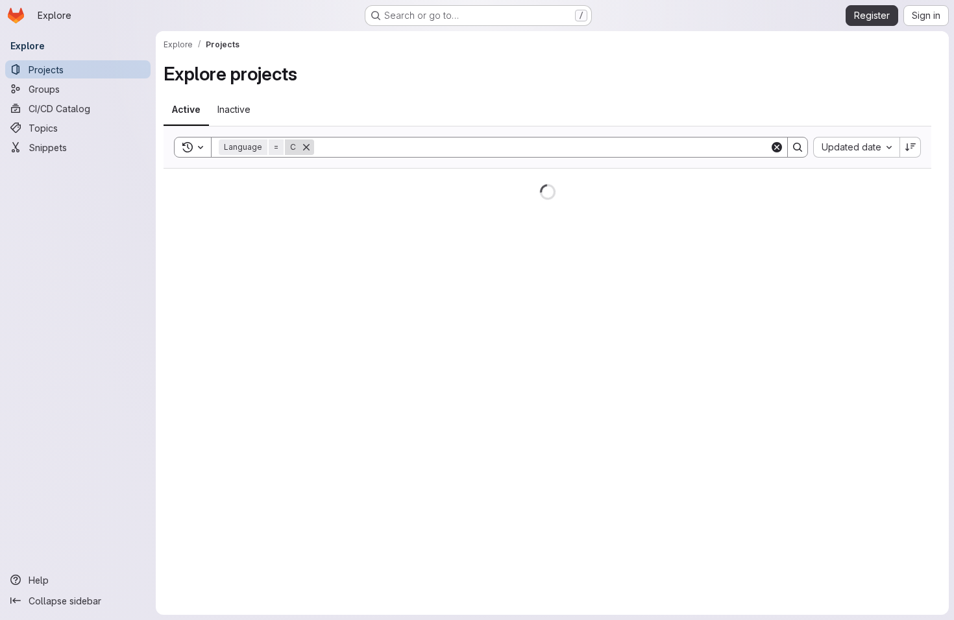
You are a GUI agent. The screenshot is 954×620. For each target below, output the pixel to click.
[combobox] (856, 147)
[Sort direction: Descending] (910, 147)
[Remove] (306, 147)
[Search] (797, 147)
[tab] (186, 109)
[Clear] (777, 147)
